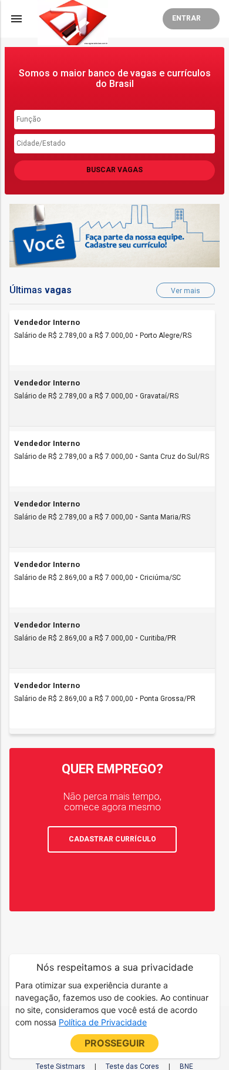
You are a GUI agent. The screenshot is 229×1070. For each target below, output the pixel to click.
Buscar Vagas (114, 170)
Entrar (186, 18)
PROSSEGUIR (115, 1043)
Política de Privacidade (103, 1022)
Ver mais (185, 291)
